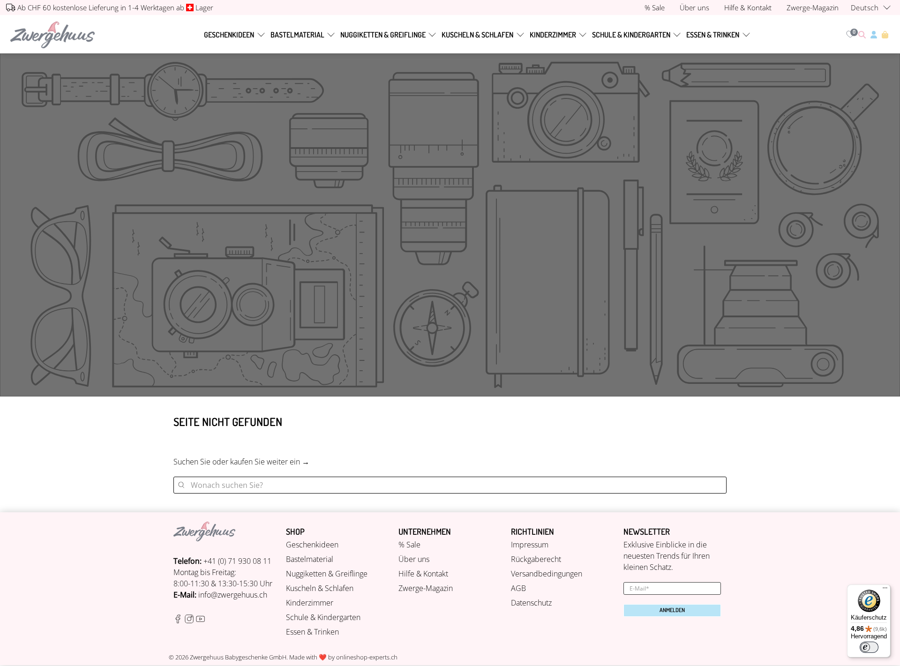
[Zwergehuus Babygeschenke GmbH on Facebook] (177, 620)
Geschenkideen (229, 34)
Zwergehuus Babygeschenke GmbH (238, 657)
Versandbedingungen (546, 574)
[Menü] (885, 590)
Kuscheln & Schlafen (477, 34)
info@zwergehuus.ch (232, 595)
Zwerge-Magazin (425, 588)
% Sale (409, 544)
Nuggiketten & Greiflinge (383, 34)
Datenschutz (531, 603)
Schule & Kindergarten (631, 34)
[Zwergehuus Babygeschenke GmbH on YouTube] (200, 620)
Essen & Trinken (712, 34)
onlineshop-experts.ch (367, 657)
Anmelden (672, 610)
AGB (518, 588)
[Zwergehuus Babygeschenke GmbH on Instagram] (189, 620)
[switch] (869, 647)
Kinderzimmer (553, 34)
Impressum (529, 544)
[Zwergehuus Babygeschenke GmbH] (52, 35)
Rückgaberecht (536, 559)
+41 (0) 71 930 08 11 (237, 561)
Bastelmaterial (297, 34)
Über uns (413, 559)
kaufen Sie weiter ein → (269, 461)
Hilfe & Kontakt (423, 574)
